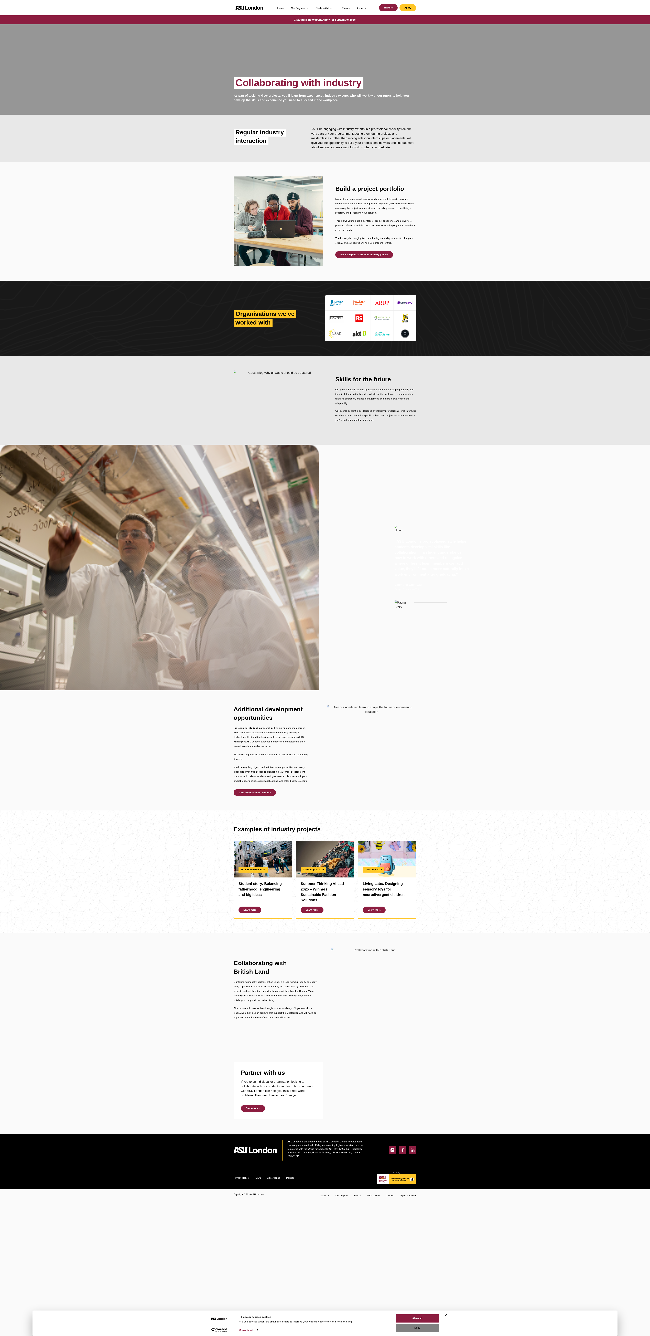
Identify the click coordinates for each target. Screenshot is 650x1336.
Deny (417, 1328)
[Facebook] (402, 1150)
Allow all (417, 1318)
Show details (246, 1330)
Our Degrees (298, 8)
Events (346, 8)
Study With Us (324, 8)
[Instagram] (392, 1150)
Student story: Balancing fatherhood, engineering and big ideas (260, 889)
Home (280, 8)
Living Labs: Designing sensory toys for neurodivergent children (384, 889)
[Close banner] (446, 1315)
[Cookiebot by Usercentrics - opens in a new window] (219, 1330)
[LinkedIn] (412, 1150)
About (360, 8)
